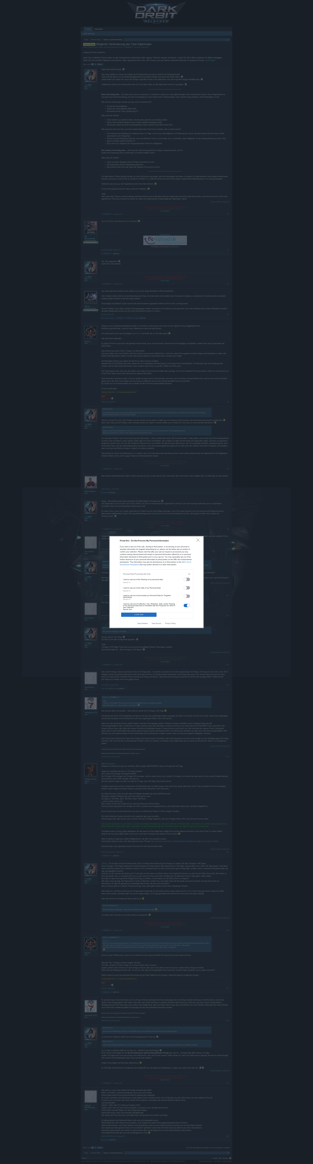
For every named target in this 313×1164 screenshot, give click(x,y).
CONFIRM (138, 615)
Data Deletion (142, 623)
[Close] (198, 541)
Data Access (156, 623)
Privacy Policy (170, 623)
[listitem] (156, 574)
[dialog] (156, 582)
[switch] (187, 579)
